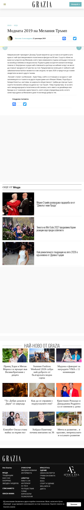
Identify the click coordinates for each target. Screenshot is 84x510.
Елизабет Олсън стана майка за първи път (15, 431)
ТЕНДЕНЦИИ (7, 475)
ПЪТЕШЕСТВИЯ (27, 488)
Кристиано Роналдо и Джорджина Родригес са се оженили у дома (69, 403)
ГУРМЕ (24, 491)
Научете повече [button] (9, 507)
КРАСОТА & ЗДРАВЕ (45, 469)
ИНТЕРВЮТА (26, 473)
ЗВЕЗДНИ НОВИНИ (29, 470)
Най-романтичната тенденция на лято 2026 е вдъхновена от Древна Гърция (57, 253)
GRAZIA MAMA (8, 493)
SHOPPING (6, 481)
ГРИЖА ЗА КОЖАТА (47, 476)
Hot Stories (7, 468)
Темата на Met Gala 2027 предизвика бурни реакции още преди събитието (56, 228)
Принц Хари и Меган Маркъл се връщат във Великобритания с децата (15, 370)
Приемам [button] (74, 504)
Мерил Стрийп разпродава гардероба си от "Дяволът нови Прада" (56, 203)
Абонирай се (75, 4)
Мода (16, 25)
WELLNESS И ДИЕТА (45, 487)
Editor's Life (25, 481)
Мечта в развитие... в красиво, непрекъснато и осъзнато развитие (69, 432)
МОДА (5, 473)
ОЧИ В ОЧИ (26, 468)
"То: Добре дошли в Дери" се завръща (15, 402)
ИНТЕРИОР (25, 483)
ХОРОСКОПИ (26, 494)
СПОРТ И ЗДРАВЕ (47, 483)
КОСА (42, 481)
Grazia (9, 25)
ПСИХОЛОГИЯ (27, 496)
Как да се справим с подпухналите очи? (42, 402)
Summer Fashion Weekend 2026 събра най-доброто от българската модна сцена (42, 372)
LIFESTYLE (25, 478)
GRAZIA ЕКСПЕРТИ (47, 473)
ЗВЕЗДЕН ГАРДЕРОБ (10, 483)
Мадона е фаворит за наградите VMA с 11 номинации (68, 369)
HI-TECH (24, 486)
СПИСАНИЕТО (8, 488)
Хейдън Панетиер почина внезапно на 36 (42, 431)
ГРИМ (42, 478)
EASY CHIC (6, 478)
